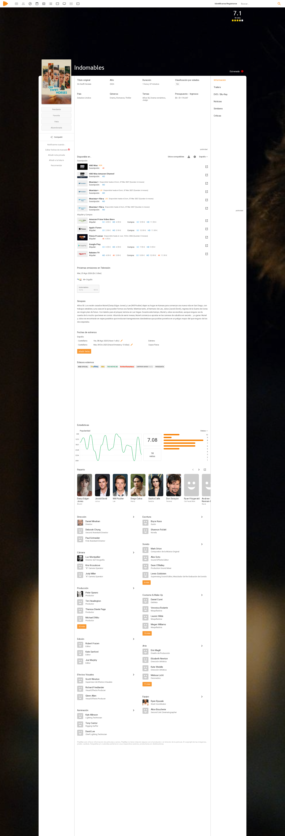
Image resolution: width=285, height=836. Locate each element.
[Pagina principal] (5, 5)
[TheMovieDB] (112, 368)
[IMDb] (103, 368)
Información (220, 80)
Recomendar (56, 165)
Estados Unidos (84, 98)
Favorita (56, 115)
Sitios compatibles (176, 157)
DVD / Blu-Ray (220, 94)
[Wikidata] (160, 368)
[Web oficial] (83, 368)
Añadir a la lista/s (56, 160)
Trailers (217, 87)
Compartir (58, 137)
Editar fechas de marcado (57, 150)
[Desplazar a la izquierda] (193, 470)
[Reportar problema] (189, 157)
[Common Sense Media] (145, 368)
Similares (218, 108)
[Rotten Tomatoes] (127, 368)
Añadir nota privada (56, 155)
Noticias (218, 101)
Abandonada (56, 128)
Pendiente (56, 109)
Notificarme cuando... (56, 145)
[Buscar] (279, 3)
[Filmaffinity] (95, 368)
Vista (56, 121)
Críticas (217, 115)
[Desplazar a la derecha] (199, 470)
